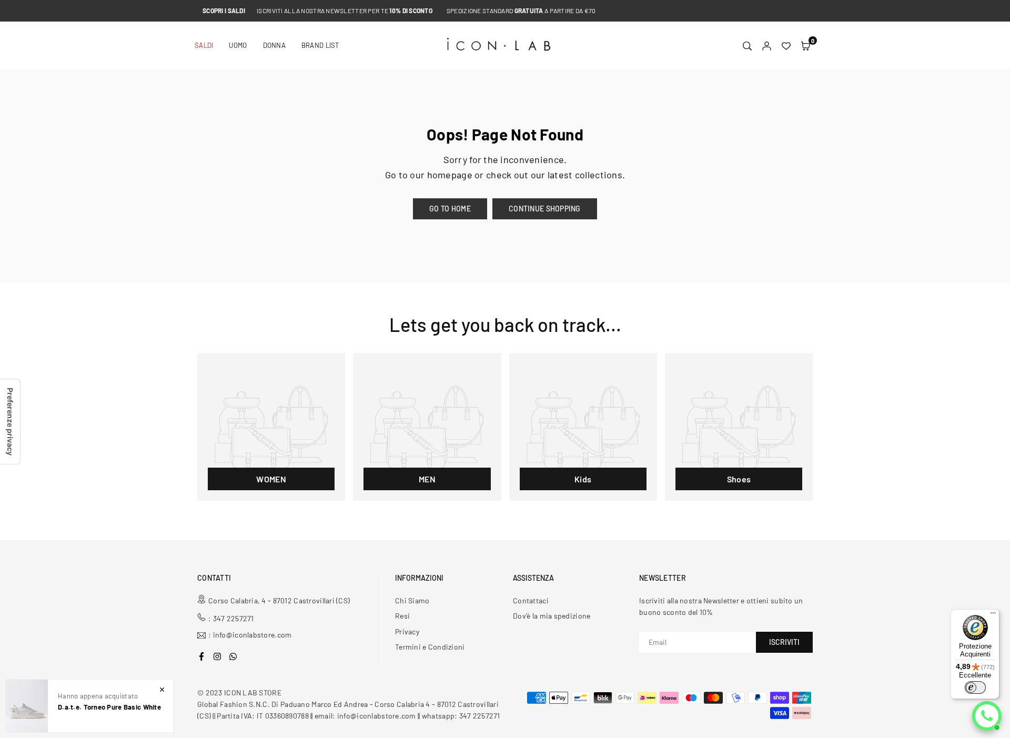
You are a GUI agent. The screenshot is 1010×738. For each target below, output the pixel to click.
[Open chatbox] (987, 716)
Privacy (407, 631)
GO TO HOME (450, 208)
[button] (805, 45)
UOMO (238, 45)
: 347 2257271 (231, 618)
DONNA (274, 45)
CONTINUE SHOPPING (545, 208)
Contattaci (531, 600)
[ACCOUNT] (766, 45)
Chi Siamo (412, 600)
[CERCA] (747, 45)
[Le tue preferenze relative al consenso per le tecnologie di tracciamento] (10, 421)
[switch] (975, 687)
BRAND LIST (320, 45)
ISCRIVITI (784, 642)
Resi (402, 615)
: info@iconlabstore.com (249, 635)
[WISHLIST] (786, 45)
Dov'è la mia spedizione (551, 615)
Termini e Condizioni (430, 646)
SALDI (204, 45)
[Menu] (993, 615)
